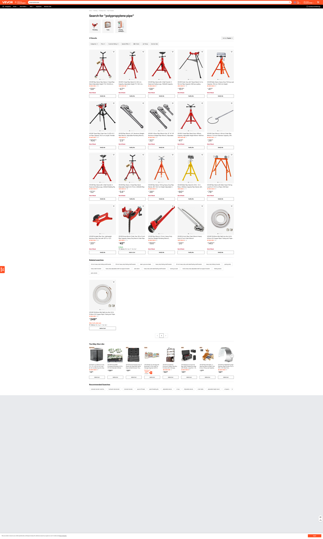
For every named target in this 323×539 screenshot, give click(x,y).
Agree (314, 535)
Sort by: (225, 38)
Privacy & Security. (63, 535)
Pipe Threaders (110, 10)
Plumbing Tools (102, 10)
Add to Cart (132, 252)
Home (90, 10)
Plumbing (95, 10)
